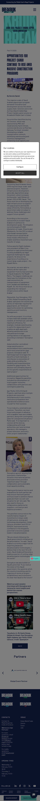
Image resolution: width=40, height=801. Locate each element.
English (36, 558)
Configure (20, 167)
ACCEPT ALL (20, 173)
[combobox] (35, 558)
